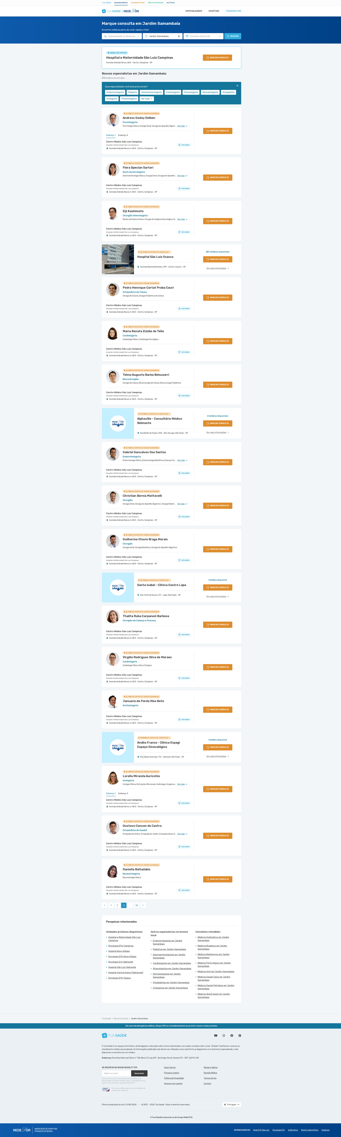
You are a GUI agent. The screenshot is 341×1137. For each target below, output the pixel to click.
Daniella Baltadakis (136, 869)
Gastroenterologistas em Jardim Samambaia (169, 956)
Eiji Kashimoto (133, 211)
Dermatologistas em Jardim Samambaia (167, 975)
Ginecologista (191, 92)
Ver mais (145, 98)
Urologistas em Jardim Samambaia (170, 988)
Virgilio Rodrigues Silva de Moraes (147, 657)
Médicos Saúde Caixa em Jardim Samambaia (214, 978)
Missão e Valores (211, 1067)
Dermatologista (210, 92)
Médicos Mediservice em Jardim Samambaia (214, 956)
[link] (104, 905)
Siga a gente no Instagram (223, 1035)
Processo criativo (171, 1073)
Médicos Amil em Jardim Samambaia (216, 971)
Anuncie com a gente (173, 1083)
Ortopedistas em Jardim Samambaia (171, 982)
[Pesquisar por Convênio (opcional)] (219, 36)
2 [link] (117, 905)
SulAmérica (293, 1130)
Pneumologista (129, 98)
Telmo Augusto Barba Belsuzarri (146, 375)
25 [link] (136, 905)
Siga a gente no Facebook (231, 1035)
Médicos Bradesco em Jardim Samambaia (212, 947)
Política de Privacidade (174, 1078)
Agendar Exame (138, 3)
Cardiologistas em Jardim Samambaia (172, 963)
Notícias (171, 3)
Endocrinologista (115, 92)
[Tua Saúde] (114, 1035)
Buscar (234, 36)
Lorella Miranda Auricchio (141, 776)
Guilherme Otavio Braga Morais (145, 539)
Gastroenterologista (151, 92)
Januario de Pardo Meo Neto (143, 701)
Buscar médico (121, 3)
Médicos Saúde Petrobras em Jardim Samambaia (216, 987)
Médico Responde (155, 3)
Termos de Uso (210, 1078)
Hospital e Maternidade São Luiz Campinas (139, 57)
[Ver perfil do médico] (113, 119)
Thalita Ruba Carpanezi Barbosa (146, 616)
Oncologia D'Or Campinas (120, 946)
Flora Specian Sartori (138, 167)
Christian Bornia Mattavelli (142, 496)
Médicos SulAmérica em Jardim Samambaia (213, 939)
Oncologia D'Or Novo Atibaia (122, 956)
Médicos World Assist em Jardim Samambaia (214, 996)
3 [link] (123, 905)
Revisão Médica (210, 1073)
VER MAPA (185, 145)
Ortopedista (228, 92)
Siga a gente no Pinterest (239, 1035)
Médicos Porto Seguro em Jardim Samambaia (214, 964)
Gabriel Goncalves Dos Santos (144, 452)
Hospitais (214, 11)
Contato (207, 1083)
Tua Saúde (106, 3)
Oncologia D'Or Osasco (119, 978)
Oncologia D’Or (279, 1130)
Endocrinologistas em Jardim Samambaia (167, 942)
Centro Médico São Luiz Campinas (124, 141)
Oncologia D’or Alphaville (120, 962)
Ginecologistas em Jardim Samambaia (172, 968)
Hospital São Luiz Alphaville (122, 967)
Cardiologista (173, 92)
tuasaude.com (233, 11)
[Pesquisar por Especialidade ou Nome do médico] (138, 36)
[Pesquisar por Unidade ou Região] (178, 36)
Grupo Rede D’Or (185, 1117)
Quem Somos (170, 1067)
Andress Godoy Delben (139, 118)
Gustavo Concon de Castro (142, 826)
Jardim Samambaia (139, 1018)
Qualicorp (326, 1130)
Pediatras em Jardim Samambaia (169, 949)
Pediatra (132, 92)
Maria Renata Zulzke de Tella (143, 331)
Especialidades (194, 11)
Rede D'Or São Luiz (261, 1130)
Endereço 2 (123, 135)
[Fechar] (237, 85)
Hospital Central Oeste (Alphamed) (125, 972)
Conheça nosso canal (215, 1035)
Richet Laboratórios (309, 1130)
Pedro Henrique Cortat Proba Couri (148, 287)
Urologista (112, 98)
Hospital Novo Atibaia (119, 951)
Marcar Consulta (121, 1018)
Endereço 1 (110, 135)
